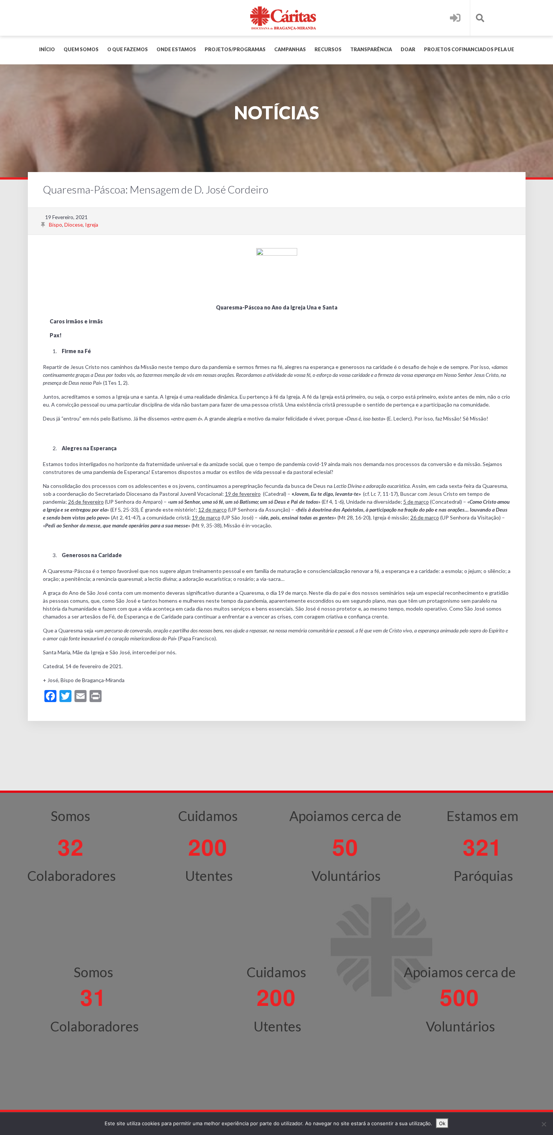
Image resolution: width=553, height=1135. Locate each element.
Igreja (91, 224)
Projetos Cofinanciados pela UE (469, 49)
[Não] (543, 1124)
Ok (442, 1123)
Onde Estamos (176, 49)
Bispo (55, 224)
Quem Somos (81, 49)
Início (47, 49)
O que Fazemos (127, 49)
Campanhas (290, 49)
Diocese (73, 224)
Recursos (328, 49)
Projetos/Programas (235, 49)
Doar (408, 49)
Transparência (371, 49)
